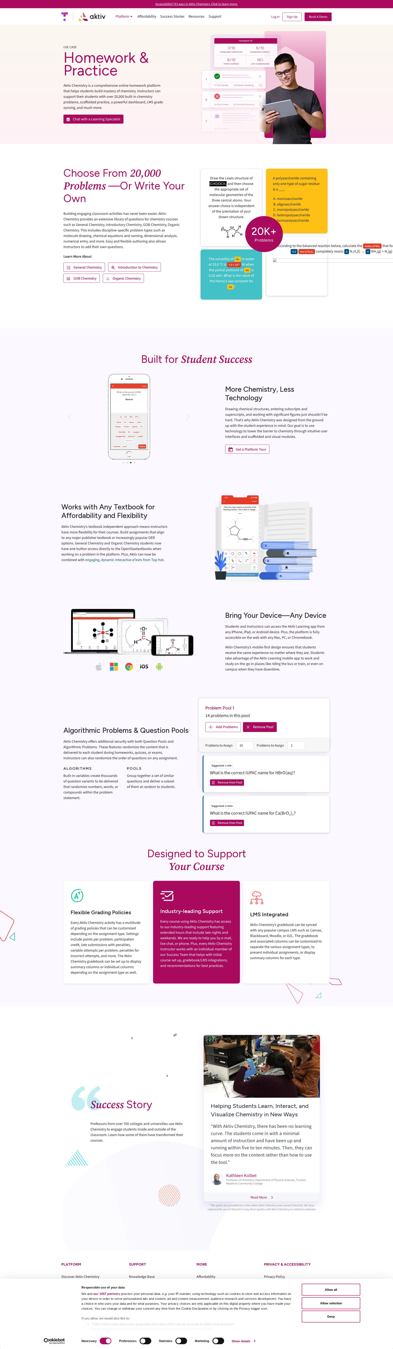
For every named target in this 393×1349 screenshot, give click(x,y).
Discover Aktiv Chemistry (80, 1276)
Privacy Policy (274, 1276)
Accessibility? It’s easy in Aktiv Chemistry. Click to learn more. (196, 4)
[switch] (145, 1341)
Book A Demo (318, 17)
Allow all (331, 1289)
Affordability (205, 1276)
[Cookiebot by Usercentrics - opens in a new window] (54, 1341)
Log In (275, 17)
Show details (241, 1341)
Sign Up (292, 17)
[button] (70, 417)
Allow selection (331, 1303)
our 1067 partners (106, 1293)
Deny (331, 1316)
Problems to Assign (219, 745)
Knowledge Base (142, 1276)
